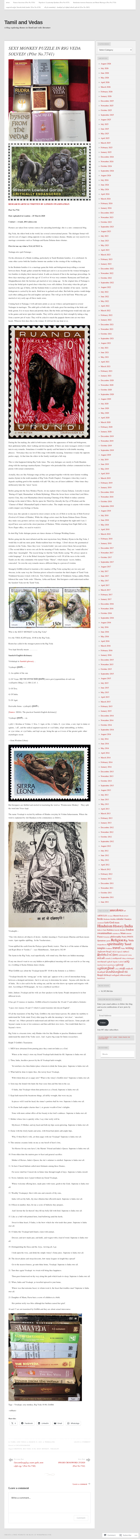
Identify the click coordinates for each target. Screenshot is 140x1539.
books (100, 918)
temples (101, 948)
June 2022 (105, 296)
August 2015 (106, 678)
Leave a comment (82, 1442)
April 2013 (105, 808)
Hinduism (105, 925)
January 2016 (106, 655)
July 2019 (104, 459)
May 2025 (105, 133)
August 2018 (106, 510)
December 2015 (107, 659)
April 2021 (105, 361)
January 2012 (106, 878)
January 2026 (106, 96)
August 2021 (106, 343)
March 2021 (105, 366)
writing (129, 948)
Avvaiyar (110, 916)
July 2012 (104, 850)
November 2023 (107, 217)
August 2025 (106, 119)
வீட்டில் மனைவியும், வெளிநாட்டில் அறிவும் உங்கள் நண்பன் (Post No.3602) (67, 7)
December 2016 (107, 604)
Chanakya (127, 919)
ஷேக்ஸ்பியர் (101, 978)
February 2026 (106, 91)
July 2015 (104, 683)
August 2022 (106, 287)
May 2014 (105, 748)
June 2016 (105, 631)
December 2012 (107, 827)
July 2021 (104, 347)
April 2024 (105, 194)
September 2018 (107, 506)
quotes (108, 941)
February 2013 (106, 818)
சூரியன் (110, 961)
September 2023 (107, 226)
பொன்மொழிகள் (115, 971)
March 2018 (105, 534)
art (125, 910)
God (111, 922)
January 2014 (106, 767)
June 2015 (105, 687)
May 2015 (105, 692)
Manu (123, 933)
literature (122, 930)
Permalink (50, 1442)
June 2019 (105, 464)
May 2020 (105, 413)
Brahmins (107, 919)
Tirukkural (109, 948)
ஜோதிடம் (116, 962)
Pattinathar (106, 937)
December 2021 (107, 324)
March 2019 (105, 478)
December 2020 (107, 380)
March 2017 (105, 590)
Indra (99, 930)
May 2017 (105, 580)
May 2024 (105, 189)
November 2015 (107, 664)
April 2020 (105, 417)
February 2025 (106, 147)
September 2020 (107, 394)
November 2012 (107, 832)
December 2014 (107, 715)
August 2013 (106, 790)
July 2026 (104, 68)
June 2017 (105, 576)
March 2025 (105, 142)
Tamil (127, 944)
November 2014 (107, 720)
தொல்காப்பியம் (102, 965)
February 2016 (106, 650)
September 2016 (107, 618)
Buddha (113, 919)
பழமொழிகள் (106, 968)
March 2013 (105, 813)
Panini (100, 936)
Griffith (18, 1449)
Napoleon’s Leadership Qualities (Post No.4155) (54, 2)
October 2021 (106, 333)
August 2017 (106, 566)
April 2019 (105, 473)
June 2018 (105, 520)
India (128, 925)
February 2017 (106, 594)
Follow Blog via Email (110, 999)
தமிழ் (126, 961)
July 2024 (104, 180)
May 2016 (105, 636)
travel (116, 947)
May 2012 (105, 860)
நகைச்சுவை (111, 965)
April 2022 (105, 305)
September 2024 (107, 170)
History (118, 926)
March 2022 (105, 310)
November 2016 (107, 608)
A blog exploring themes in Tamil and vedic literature (27, 27)
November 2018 (107, 496)
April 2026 (105, 82)
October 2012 (106, 836)
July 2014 (104, 739)
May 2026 (105, 77)
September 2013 (107, 785)
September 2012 (107, 841)
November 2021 (107, 329)
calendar (119, 918)
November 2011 (107, 888)
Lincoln (116, 930)
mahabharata (116, 933)
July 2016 (104, 627)
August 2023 (106, 231)
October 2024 (106, 166)
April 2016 (105, 641)
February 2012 (106, 874)
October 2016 (106, 613)
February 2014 (106, 762)
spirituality (115, 943)
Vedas (123, 948)
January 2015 (106, 711)
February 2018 (106, 538)
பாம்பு (116, 969)
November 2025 (107, 105)
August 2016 (106, 622)
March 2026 (105, 87)
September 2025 (107, 115)
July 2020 (104, 403)
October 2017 (106, 557)
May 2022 (105, 301)
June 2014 (105, 743)
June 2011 (105, 902)
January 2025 (106, 152)
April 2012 (105, 864)
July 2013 (104, 794)
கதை (130, 955)
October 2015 (106, 669)
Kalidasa (110, 930)
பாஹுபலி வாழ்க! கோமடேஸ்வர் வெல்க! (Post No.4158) (23, 7)
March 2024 (105, 198)
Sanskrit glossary (27, 661)
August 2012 (106, 846)
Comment (81, 1518)
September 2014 (107, 729)
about (8, 2)
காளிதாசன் (117, 958)
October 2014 (106, 725)
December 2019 (107, 436)
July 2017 (104, 571)
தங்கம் (121, 961)
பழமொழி (119, 964)
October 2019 (106, 445)
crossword (100, 923)
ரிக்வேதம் (108, 975)
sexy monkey (43, 1449)
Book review (123, 915)
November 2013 (107, 776)
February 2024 (106, 203)
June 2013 (105, 799)
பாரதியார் (129, 968)
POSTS (130, 936)
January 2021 (106, 375)
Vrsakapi (54, 1449)
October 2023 (106, 222)
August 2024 (106, 175)
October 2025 (106, 110)
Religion (117, 939)
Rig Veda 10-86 (29, 1449)
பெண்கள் (101, 971)
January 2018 (106, 543)
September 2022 (107, 282)
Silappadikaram (102, 945)
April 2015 (105, 697)
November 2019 (107, 441)
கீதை (124, 958)
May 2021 (105, 357)
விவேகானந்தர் (125, 975)
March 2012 (105, 869)
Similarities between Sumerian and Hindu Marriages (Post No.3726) (94, 2)
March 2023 (105, 254)
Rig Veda (129, 940)
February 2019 (106, 482)
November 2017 (107, 552)
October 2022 (106, 278)
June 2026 (105, 73)
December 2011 (107, 883)
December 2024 (107, 156)
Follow (103, 1022)
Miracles (105, 1054)
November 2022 (107, 273)
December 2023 (107, 212)
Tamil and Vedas (23, 22)
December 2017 (107, 548)
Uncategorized (23, 1445)
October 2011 (106, 892)
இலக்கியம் (103, 954)
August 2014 (106, 734)
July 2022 (104, 292)
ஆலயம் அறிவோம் (123, 951)
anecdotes (116, 910)
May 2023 (105, 245)
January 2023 (106, 264)
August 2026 (106, 63)
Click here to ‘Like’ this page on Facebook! (114, 1038)
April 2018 (105, 529)
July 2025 (104, 124)
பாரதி (122, 968)
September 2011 (107, 897)
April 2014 (105, 753)
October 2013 (106, 780)
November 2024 (107, 161)
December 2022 (107, 268)
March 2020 (105, 422)
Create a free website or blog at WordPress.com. (28, 1535)
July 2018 (104, 515)
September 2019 (107, 450)
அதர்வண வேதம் (104, 951)
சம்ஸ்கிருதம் (130, 958)
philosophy (115, 936)
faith (106, 922)
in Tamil (104, 930)
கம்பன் (101, 958)
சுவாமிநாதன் (102, 961)
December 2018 (107, 492)
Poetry (124, 936)
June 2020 (105, 408)
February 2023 (106, 259)
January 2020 (106, 431)
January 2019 (106, 487)
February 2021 (106, 371)
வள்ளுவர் (115, 975)
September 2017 (107, 562)
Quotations (101, 940)
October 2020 (106, 389)
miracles (128, 933)
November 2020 (107, 385)
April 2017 (105, 585)
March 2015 (105, 701)
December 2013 (107, 771)
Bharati (116, 915)
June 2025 (105, 129)
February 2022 (106, 315)
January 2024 (106, 208)
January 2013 (106, 822)
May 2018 (105, 524)
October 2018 (106, 501)
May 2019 (105, 468)
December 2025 (107, 101)
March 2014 (105, 757)
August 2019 (106, 455)
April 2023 (105, 250)
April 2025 (105, 138)
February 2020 (106, 427)
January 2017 (106, 599)
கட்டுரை (113, 954)
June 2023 (105, 240)
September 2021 (107, 338)
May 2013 (105, 804)
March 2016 (105, 645)
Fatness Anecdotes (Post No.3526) (24, 2)
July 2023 (104, 236)
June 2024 (105, 184)
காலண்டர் (108, 958)
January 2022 (106, 319)
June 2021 (105, 352)
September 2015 (107, 673)
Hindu (117, 922)
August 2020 (106, 399)
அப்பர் (114, 951)
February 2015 (106, 706)
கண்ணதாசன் (123, 955)
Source (12, 712)
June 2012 (105, 855)
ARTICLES (102, 915)
